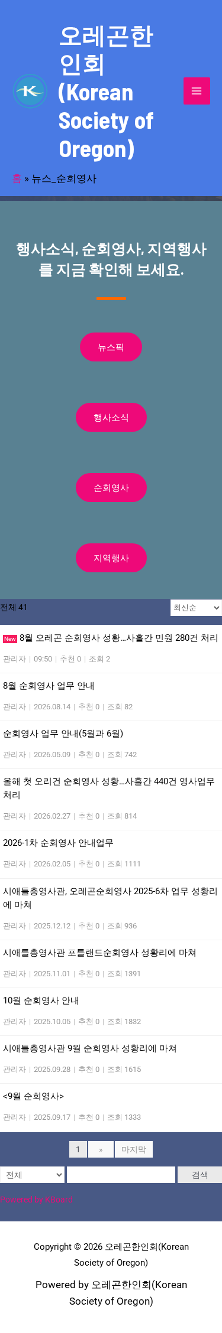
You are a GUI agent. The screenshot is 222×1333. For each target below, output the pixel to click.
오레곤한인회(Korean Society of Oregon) (106, 91)
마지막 (133, 1149)
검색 (200, 1175)
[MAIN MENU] (197, 91)
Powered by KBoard (36, 1199)
